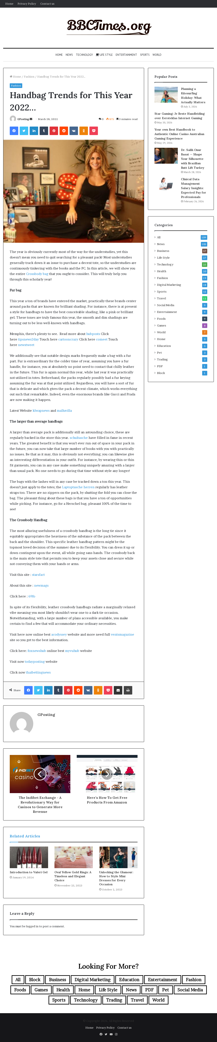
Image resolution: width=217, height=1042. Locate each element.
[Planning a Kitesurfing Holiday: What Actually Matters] (166, 95)
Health (161, 271)
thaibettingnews (38, 672)
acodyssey (59, 634)
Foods (161, 318)
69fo (31, 596)
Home (9, 3)
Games (161, 325)
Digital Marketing (169, 284)
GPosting (23, 119)
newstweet (26, 345)
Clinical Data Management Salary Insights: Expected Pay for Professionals (193, 188)
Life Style (106, 55)
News (69, 55)
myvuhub (72, 651)
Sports (145, 55)
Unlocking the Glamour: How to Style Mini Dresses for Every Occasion (116, 878)
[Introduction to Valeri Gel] (29, 857)
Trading (162, 359)
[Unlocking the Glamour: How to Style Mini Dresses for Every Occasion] (118, 857)
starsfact (38, 575)
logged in (32, 926)
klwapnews (41, 411)
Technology (84, 55)
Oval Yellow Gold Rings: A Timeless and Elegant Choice (72, 876)
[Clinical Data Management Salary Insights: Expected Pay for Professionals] (166, 183)
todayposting (35, 662)
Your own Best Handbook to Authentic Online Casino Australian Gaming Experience (179, 134)
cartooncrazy (68, 339)
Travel (161, 298)
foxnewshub (37, 651)
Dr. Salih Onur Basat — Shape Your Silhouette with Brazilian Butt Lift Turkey (192, 159)
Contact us (47, 3)
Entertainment (126, 55)
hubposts (93, 334)
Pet (159, 352)
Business (163, 250)
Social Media (165, 305)
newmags (41, 585)
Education (164, 345)
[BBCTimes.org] (108, 27)
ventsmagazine (122, 634)
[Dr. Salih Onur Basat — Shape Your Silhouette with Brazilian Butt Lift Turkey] (166, 156)
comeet (101, 339)
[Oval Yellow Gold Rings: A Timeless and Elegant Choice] (73, 857)
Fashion (29, 76)
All (158, 237)
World (157, 55)
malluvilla (64, 411)
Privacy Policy (27, 3)
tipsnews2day (28, 339)
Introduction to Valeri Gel (28, 872)
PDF (160, 366)
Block (161, 373)
